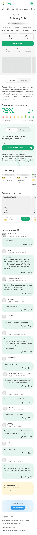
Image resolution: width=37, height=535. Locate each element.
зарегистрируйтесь (10, 490)
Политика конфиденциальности (13, 531)
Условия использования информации (15, 520)
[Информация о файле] (31, 147)
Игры (14, 15)
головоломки (18, 89)
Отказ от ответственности (11, 524)
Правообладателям (9, 527)
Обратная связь (8, 517)
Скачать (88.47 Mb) (15, 148)
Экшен (20, 15)
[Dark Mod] (27, 3)
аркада (30, 87)
